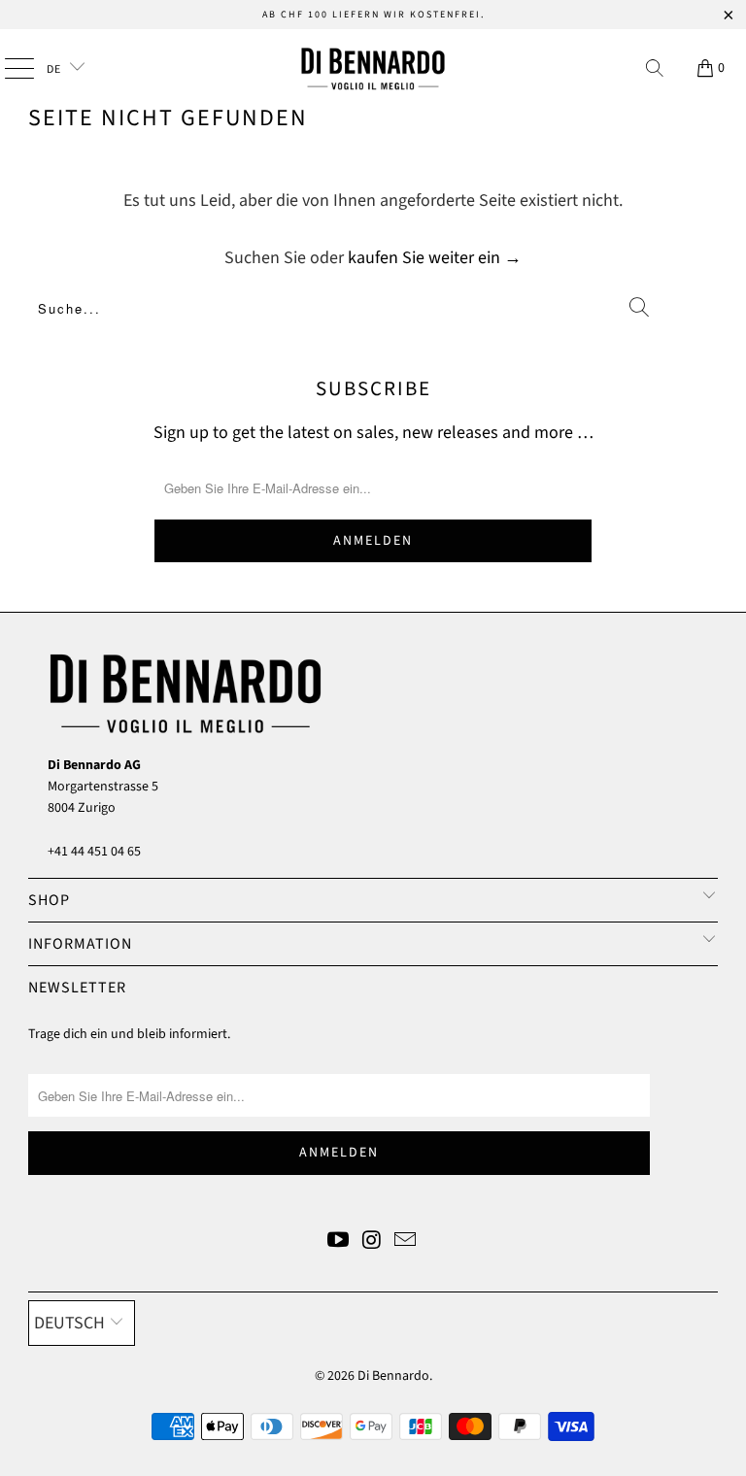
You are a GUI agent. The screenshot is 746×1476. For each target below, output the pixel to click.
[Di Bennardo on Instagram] (372, 1242)
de (55, 69)
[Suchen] (654, 68)
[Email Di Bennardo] (406, 1242)
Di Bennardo (393, 1376)
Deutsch (69, 1323)
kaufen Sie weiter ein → (435, 258)
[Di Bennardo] (373, 68)
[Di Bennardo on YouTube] (338, 1242)
